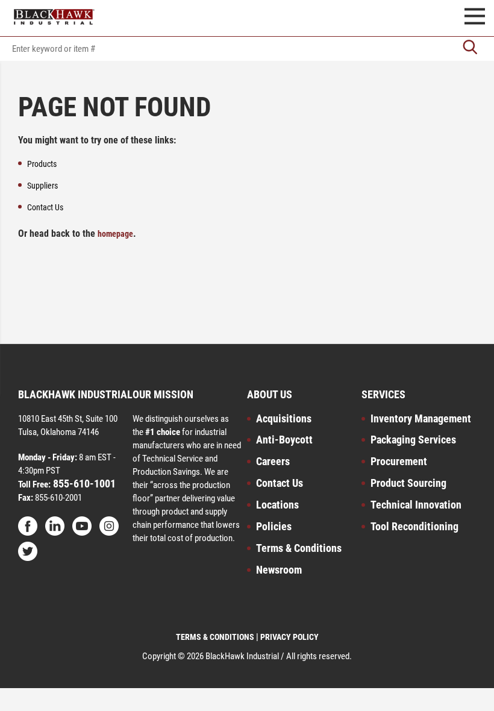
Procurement (398, 461)
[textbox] (247, 49)
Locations (277, 504)
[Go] (470, 48)
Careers (273, 461)
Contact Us (279, 483)
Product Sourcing (408, 483)
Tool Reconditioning (414, 526)
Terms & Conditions (299, 548)
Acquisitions (283, 418)
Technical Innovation (415, 504)
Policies (274, 526)
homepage (115, 234)
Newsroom (279, 569)
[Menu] (474, 18)
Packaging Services (413, 439)
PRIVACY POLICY (289, 637)
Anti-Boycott (284, 439)
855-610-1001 (83, 483)
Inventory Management (420, 418)
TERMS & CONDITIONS (215, 637)
